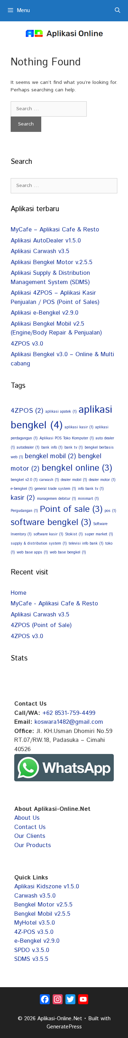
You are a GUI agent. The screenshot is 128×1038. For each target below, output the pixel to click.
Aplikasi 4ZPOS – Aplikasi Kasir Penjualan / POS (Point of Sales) (55, 297)
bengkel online (77, 468)
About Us (26, 818)
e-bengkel (21, 489)
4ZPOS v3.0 (27, 343)
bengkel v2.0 (24, 480)
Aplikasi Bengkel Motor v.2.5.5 (51, 262)
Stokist (73, 534)
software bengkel (51, 522)
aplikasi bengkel (61, 417)
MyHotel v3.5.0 (34, 923)
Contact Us (30, 827)
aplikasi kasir (79, 427)
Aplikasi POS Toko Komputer (66, 438)
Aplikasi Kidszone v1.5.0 (46, 886)
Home (18, 593)
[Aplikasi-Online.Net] (64, 33)
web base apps (32, 552)
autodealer (28, 447)
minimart (88, 499)
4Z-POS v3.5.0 (33, 932)
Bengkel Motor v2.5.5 (43, 904)
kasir (23, 498)
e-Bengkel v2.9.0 (36, 941)
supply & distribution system (38, 543)
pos (110, 511)
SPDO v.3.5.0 (31, 950)
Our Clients (29, 836)
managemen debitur (56, 499)
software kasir (48, 534)
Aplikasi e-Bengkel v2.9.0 (44, 313)
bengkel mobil (50, 456)
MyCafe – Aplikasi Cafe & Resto (55, 229)
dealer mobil (74, 480)
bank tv (73, 447)
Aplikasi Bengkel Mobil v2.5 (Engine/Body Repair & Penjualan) (56, 328)
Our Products (32, 845)
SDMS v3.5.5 (31, 959)
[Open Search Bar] (117, 10)
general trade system (55, 489)
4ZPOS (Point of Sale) (41, 625)
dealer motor (102, 480)
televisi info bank (86, 543)
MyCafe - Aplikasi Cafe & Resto (54, 603)
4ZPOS (27, 411)
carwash (49, 480)
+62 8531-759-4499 (68, 713)
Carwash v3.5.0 (34, 896)
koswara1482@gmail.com (68, 722)
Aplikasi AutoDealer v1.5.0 (46, 240)
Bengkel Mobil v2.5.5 (42, 914)
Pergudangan (24, 511)
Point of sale (71, 509)
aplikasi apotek (61, 411)
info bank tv (90, 489)
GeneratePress (64, 1027)
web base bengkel (68, 552)
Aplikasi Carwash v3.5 (40, 251)
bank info (51, 447)
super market (99, 534)
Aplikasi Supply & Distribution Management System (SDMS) (50, 278)
